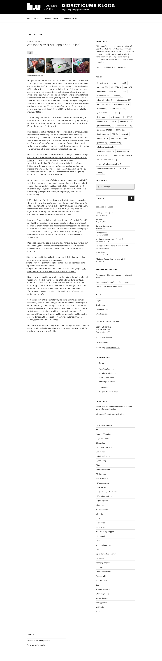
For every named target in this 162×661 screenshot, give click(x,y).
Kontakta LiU (101, 337)
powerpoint (115, 143)
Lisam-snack (101, 523)
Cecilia (98, 287)
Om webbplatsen (102, 342)
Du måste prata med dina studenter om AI (112, 246)
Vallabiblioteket (102, 598)
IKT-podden (102, 121)
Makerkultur (100, 527)
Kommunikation (102, 509)
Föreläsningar (101, 474)
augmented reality (103, 439)
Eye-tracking (101, 461)
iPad (114, 121)
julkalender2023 (124, 126)
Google (116, 113)
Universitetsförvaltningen (108, 392)
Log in (98, 301)
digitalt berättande (121, 104)
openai (124, 134)
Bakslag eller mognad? (104, 213)
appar (123, 83)
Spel (97, 585)
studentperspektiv (105, 151)
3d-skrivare (103, 83)
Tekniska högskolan (106, 377)
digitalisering (103, 104)
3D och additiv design (104, 425)
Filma (98, 465)
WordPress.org (101, 314)
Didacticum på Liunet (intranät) (46, 18)
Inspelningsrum (102, 501)
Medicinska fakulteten (107, 373)
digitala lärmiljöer (104, 100)
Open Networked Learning (106, 554)
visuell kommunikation (107, 160)
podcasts (99, 567)
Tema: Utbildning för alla (36, 645)
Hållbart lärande (102, 478)
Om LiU (101, 363)
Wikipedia (124, 168)
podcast (102, 143)
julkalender (126, 121)
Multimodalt (100, 536)
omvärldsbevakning (103, 545)
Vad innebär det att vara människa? (109, 239)
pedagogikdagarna (119, 138)
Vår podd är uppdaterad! (121, 282)
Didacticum (104, 96)
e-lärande (102, 108)
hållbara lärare (117, 117)
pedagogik (102, 138)
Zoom (100, 173)
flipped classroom (118, 108)
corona (128, 87)
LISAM (120, 130)
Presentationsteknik (103, 572)
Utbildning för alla (70, 18)
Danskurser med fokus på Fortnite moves (45, 257)
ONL (98, 549)
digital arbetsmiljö (123, 100)
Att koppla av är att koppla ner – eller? (54, 45)
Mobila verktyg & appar (105, 532)
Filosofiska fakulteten (107, 369)
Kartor (109, 337)
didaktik (118, 96)
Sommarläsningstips (104, 226)
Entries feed (100, 305)
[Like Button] (30, 52)
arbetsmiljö (102, 87)
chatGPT (116, 87)
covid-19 (101, 91)
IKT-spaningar (101, 487)
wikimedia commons (106, 168)
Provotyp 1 (100, 219)
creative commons (117, 91)
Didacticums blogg (88, 5)
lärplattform (103, 134)
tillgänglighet (123, 151)
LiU (28, 18)
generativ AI (103, 113)
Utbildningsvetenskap (107, 382)
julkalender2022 (105, 126)
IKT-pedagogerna (102, 483)
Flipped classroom (103, 470)
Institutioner (103, 387)
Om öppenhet (101, 233)
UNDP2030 (103, 155)
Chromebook (101, 443)
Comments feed (102, 309)
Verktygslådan (101, 603)
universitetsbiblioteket (122, 155)
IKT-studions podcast (104, 496)
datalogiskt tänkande (104, 447)
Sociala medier (101, 580)
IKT (129, 117)
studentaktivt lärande (106, 147)
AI (114, 83)
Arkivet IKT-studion (103, 434)
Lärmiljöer (100, 514)
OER (115, 134)
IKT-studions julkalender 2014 (107, 492)
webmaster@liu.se (113, 348)
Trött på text (100, 252)
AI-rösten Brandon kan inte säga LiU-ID (111, 259)
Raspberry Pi (101, 576)
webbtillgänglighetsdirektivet (109, 164)
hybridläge (102, 117)
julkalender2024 (105, 130)
